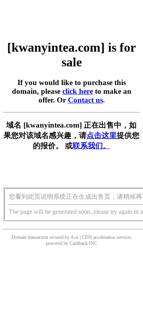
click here (77, 91)
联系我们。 (91, 145)
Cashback (79, 243)
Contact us (85, 100)
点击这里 (102, 135)
